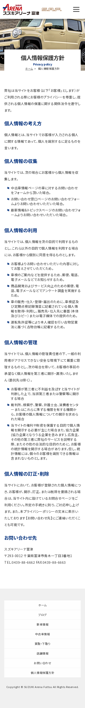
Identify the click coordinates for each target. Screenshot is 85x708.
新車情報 (42, 624)
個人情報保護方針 (42, 673)
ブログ (42, 615)
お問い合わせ (42, 663)
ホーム (29, 68)
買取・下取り (43, 644)
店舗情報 (42, 653)
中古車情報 (42, 634)
